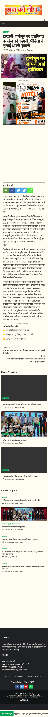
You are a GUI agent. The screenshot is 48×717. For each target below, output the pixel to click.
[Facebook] (12, 190)
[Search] (44, 20)
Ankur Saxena (27, 50)
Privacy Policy (16, 682)
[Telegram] (18, 190)
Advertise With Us (33, 677)
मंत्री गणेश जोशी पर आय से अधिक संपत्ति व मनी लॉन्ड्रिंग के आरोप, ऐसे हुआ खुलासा (26, 359)
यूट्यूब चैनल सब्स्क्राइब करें (16, 338)
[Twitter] (24, 190)
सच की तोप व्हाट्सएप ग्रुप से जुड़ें (17, 330)
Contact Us (19, 677)
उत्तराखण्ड (6, 32)
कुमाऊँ (13, 434)
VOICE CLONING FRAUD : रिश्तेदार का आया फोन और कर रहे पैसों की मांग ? (24, 350)
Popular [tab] (13, 490)
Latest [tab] (4, 490)
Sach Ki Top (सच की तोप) (26, 693)
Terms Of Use (29, 682)
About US (9, 677)
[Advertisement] (24, 601)
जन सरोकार (25, 434)
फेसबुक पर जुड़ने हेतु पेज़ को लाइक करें (19, 334)
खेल (18, 434)
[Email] (6, 190)
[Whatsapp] (30, 190)
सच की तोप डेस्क (19, 443)
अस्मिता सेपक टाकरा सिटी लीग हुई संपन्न (14, 440)
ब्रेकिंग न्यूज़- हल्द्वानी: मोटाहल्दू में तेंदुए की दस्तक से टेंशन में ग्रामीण (22, 404)
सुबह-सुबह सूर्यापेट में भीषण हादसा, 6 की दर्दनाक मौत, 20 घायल (20, 476)
